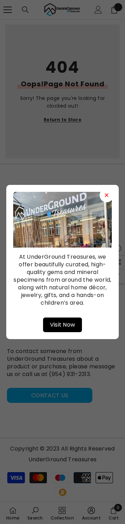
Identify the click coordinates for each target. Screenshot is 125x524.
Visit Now (62, 325)
